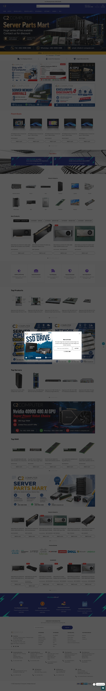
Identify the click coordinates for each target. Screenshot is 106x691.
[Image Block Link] (38, 345)
